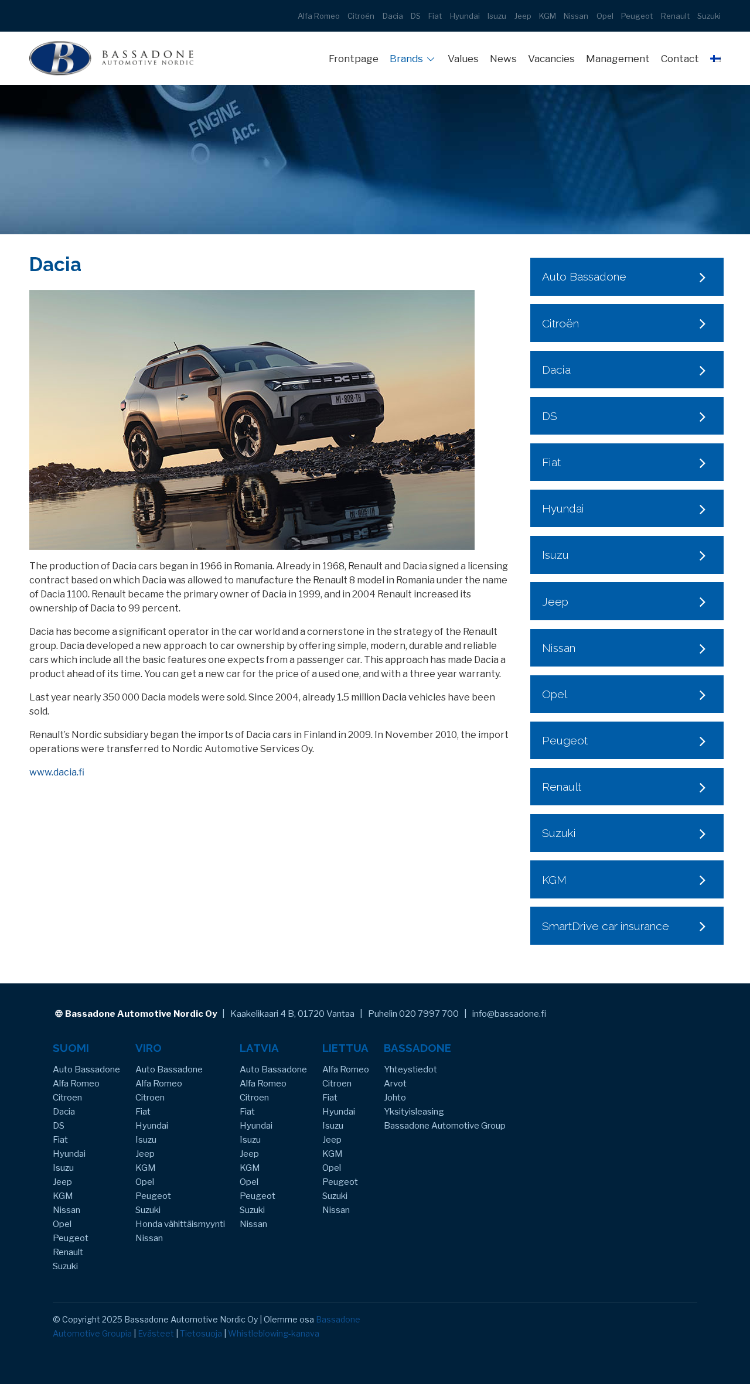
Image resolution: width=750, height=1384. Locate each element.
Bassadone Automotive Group (445, 1125)
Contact (680, 58)
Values (463, 58)
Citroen (67, 1097)
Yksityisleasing (414, 1111)
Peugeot (637, 15)
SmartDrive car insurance (605, 926)
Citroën (360, 15)
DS (416, 15)
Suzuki (709, 15)
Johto (395, 1097)
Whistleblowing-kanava (273, 1333)
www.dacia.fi (56, 772)
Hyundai (465, 15)
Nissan (576, 15)
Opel (604, 15)
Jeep (522, 15)
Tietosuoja (201, 1333)
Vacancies (551, 58)
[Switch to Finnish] (715, 58)
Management (618, 58)
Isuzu (497, 15)
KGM (547, 15)
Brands (406, 58)
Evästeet (156, 1333)
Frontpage (354, 58)
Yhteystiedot (410, 1069)
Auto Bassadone (584, 276)
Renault (675, 15)
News (503, 58)
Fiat (435, 15)
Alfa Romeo (319, 15)
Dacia (393, 15)
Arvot (395, 1083)
